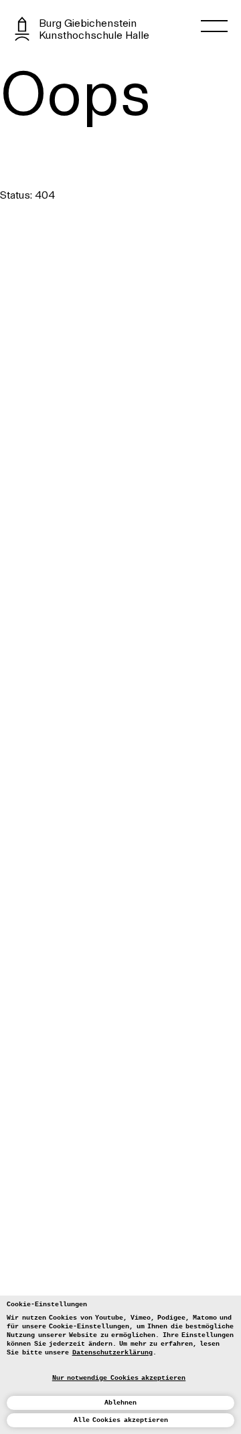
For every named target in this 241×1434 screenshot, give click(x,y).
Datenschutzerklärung (112, 1352)
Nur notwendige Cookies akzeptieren (119, 1378)
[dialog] (120, 1365)
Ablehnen (120, 1403)
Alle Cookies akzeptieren (121, 1420)
